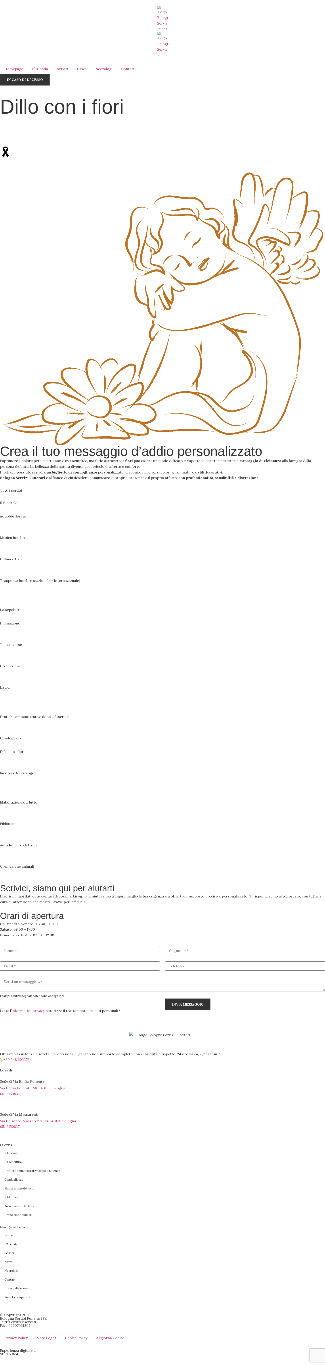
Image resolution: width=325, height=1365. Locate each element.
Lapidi (5, 687)
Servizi (62, 69)
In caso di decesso (17, 1288)
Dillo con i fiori (12, 751)
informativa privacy (28, 1010)
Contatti (128, 69)
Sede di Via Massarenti (19, 1114)
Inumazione (10, 623)
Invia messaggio (188, 1004)
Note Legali (46, 1338)
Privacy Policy (16, 1338)
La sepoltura (10, 609)
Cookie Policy (76, 1338)
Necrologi (103, 69)
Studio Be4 (9, 1354)
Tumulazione (11, 644)
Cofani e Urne (12, 559)
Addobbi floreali (13, 516)
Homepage (13, 69)
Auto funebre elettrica (19, 845)
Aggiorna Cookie (110, 1338)
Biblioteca (8, 823)
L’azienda (40, 69)
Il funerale (8, 502)
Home (8, 1235)
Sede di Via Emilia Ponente (22, 1081)
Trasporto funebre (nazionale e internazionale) (40, 580)
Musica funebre (13, 537)
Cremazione (10, 666)
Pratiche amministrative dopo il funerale (34, 716)
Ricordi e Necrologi (16, 773)
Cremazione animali (17, 866)
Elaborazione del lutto (18, 802)
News (81, 69)
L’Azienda (10, 1244)
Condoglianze (11, 738)
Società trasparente (18, 1297)
